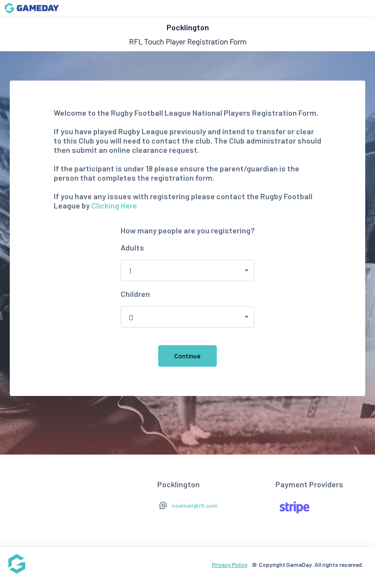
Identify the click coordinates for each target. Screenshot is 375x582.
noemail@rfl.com (195, 505)
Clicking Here (114, 205)
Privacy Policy (230, 564)
